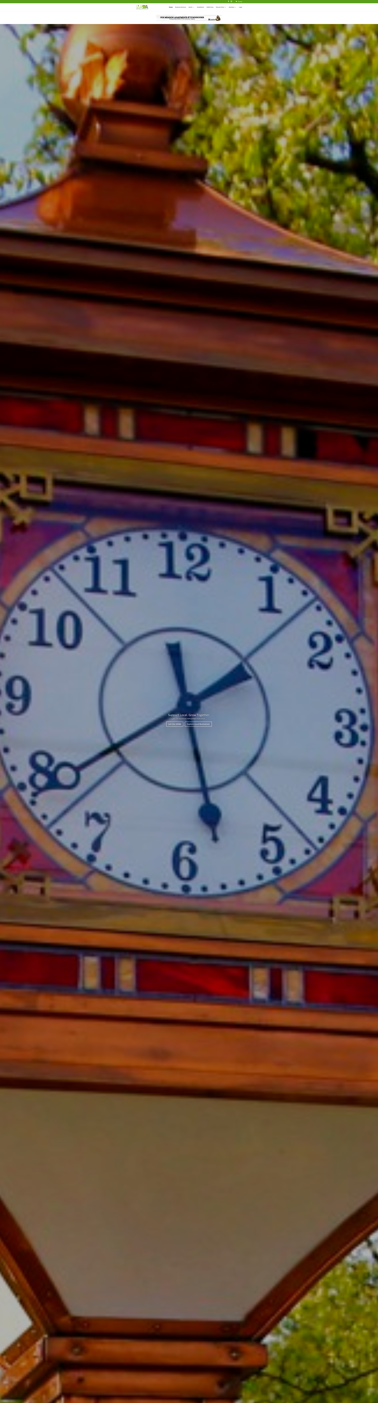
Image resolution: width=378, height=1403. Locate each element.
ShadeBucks (200, 7)
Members (231, 7)
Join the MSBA (174, 724)
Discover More (220, 7)
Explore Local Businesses (198, 724)
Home (171, 7)
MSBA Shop (210, 7)
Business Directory (180, 7)
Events (190, 7)
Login (240, 7)
